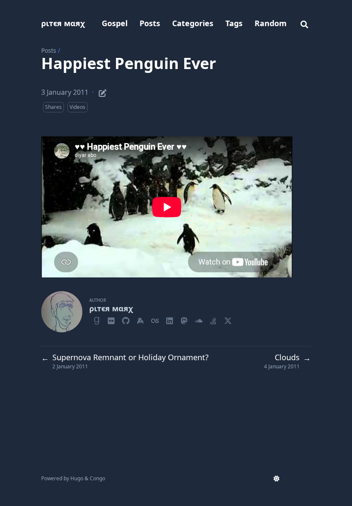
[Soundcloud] (198, 319)
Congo (97, 478)
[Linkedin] (169, 319)
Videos (77, 107)
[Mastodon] (184, 319)
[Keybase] (140, 319)
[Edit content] (102, 92)
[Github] (125, 319)
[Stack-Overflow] (213, 319)
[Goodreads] (96, 319)
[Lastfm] (155, 319)
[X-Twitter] (228, 319)
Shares (53, 107)
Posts (48, 50)
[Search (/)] (304, 23)
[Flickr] (111, 319)
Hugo (76, 478)
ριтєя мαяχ (63, 23)
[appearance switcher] (276, 478)
